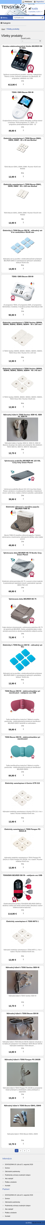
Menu (4, 18)
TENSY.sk (10, 7)
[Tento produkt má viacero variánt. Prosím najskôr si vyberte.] (28, 499)
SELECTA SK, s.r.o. (38, 1223)
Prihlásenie (28, 1)
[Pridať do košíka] (28, 84)
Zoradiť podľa (25, 38)
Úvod (3, 29)
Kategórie (6, 23)
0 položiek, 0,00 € (34, 12)
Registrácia (40, 1)
